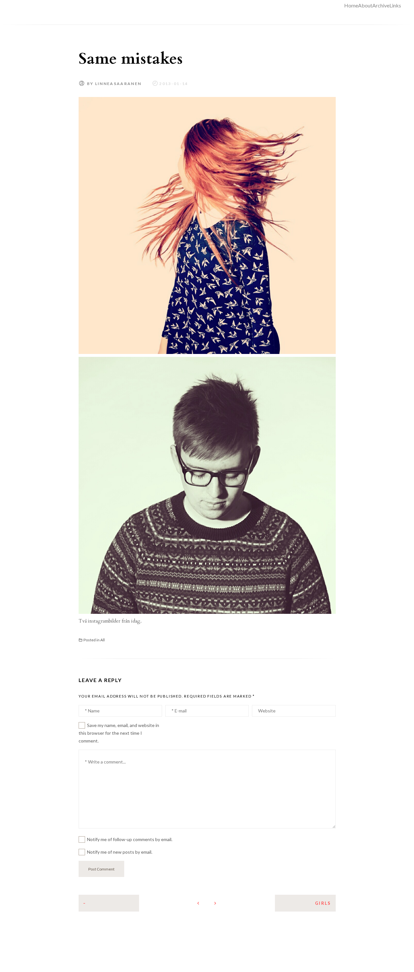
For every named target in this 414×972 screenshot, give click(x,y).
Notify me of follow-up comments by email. (129, 839)
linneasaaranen (118, 83)
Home (351, 5)
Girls (323, 903)
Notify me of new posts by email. (119, 852)
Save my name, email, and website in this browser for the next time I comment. (119, 732)
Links (395, 5)
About (365, 5)
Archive (380, 5)
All (102, 639)
